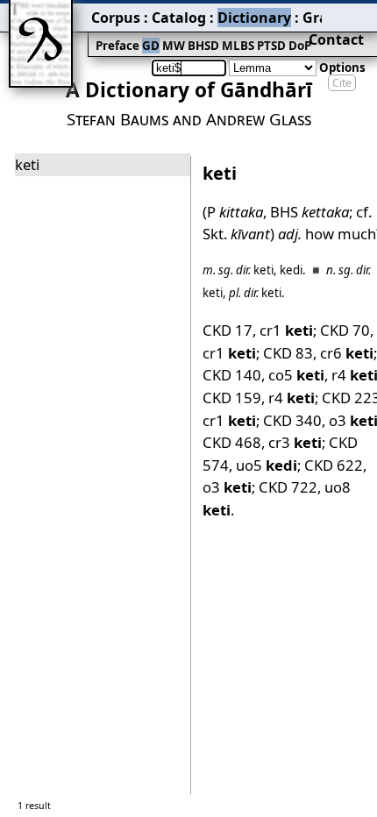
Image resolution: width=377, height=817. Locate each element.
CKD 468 (232, 442)
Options (342, 67)
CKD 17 (228, 330)
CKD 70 (345, 330)
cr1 (286, 330)
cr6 (346, 353)
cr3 (295, 442)
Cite (342, 82)
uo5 (266, 465)
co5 (296, 375)
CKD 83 (288, 353)
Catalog (179, 17)
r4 (291, 397)
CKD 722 (288, 487)
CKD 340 (292, 420)
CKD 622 (333, 465)
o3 (227, 487)
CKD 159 (232, 397)
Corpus (115, 17)
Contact (336, 39)
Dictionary (254, 17)
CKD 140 (232, 375)
